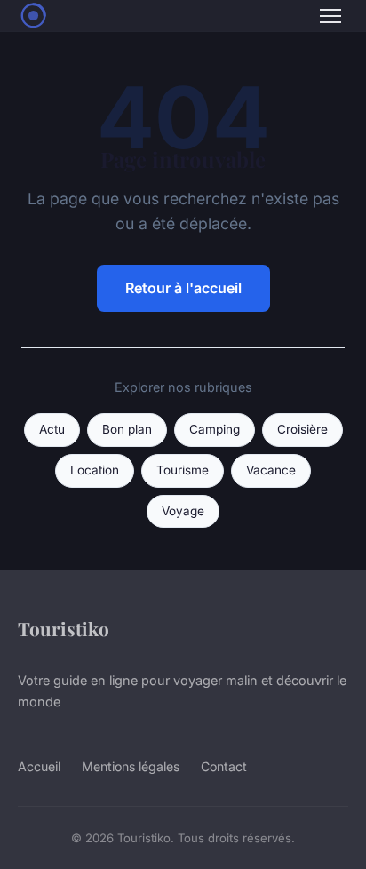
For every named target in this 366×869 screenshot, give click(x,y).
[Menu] (330, 16)
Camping (214, 429)
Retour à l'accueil (183, 288)
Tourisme (182, 470)
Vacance (271, 470)
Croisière (302, 429)
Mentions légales (130, 766)
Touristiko (63, 628)
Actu (52, 429)
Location (94, 470)
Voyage (183, 511)
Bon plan (127, 429)
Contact (224, 766)
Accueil (39, 766)
